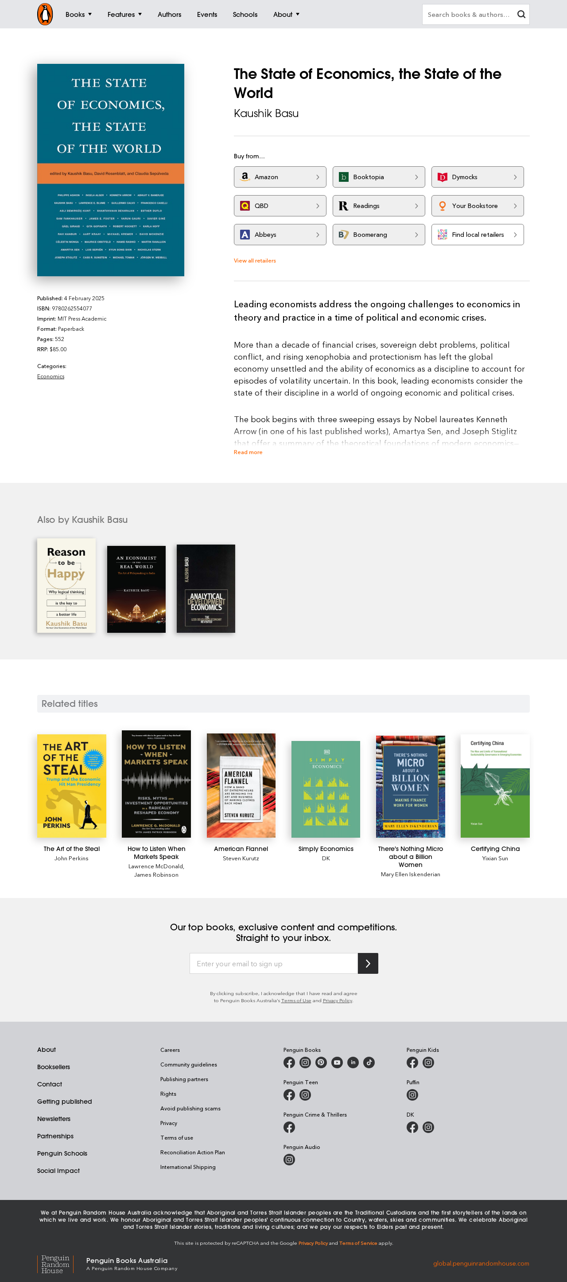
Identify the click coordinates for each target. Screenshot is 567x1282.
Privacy (168, 1123)
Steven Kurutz (241, 858)
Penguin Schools (62, 1153)
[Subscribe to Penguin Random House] (368, 963)
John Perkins (71, 858)
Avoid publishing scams (190, 1108)
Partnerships (55, 1136)
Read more (248, 451)
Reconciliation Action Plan (192, 1152)
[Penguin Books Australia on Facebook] (289, 1062)
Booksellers (53, 1067)
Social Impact (58, 1171)
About (46, 1050)
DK (326, 858)
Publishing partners (184, 1079)
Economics (50, 376)
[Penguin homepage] (45, 14)
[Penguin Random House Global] (61, 1263)
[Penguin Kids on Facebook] (412, 1062)
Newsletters (53, 1119)
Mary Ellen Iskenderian (410, 874)
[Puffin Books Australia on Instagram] (412, 1095)
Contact (49, 1084)
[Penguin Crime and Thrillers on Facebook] (289, 1127)
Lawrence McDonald (155, 866)
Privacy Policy (337, 1000)
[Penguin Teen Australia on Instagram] (305, 1095)
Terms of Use (296, 1000)
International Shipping (188, 1167)
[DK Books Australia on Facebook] (412, 1127)
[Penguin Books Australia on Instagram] (305, 1062)
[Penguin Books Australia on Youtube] (337, 1062)
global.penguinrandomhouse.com (481, 1263)
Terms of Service (358, 1243)
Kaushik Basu (266, 113)
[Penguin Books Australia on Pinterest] (321, 1062)
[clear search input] (521, 15)
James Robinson (156, 874)
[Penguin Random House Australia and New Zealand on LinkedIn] (353, 1062)
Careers (170, 1050)
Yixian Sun (495, 858)
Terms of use (176, 1137)
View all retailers (255, 260)
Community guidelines (188, 1064)
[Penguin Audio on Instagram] (289, 1159)
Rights (168, 1094)
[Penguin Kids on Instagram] (428, 1062)
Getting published (64, 1102)
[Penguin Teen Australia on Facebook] (289, 1095)
